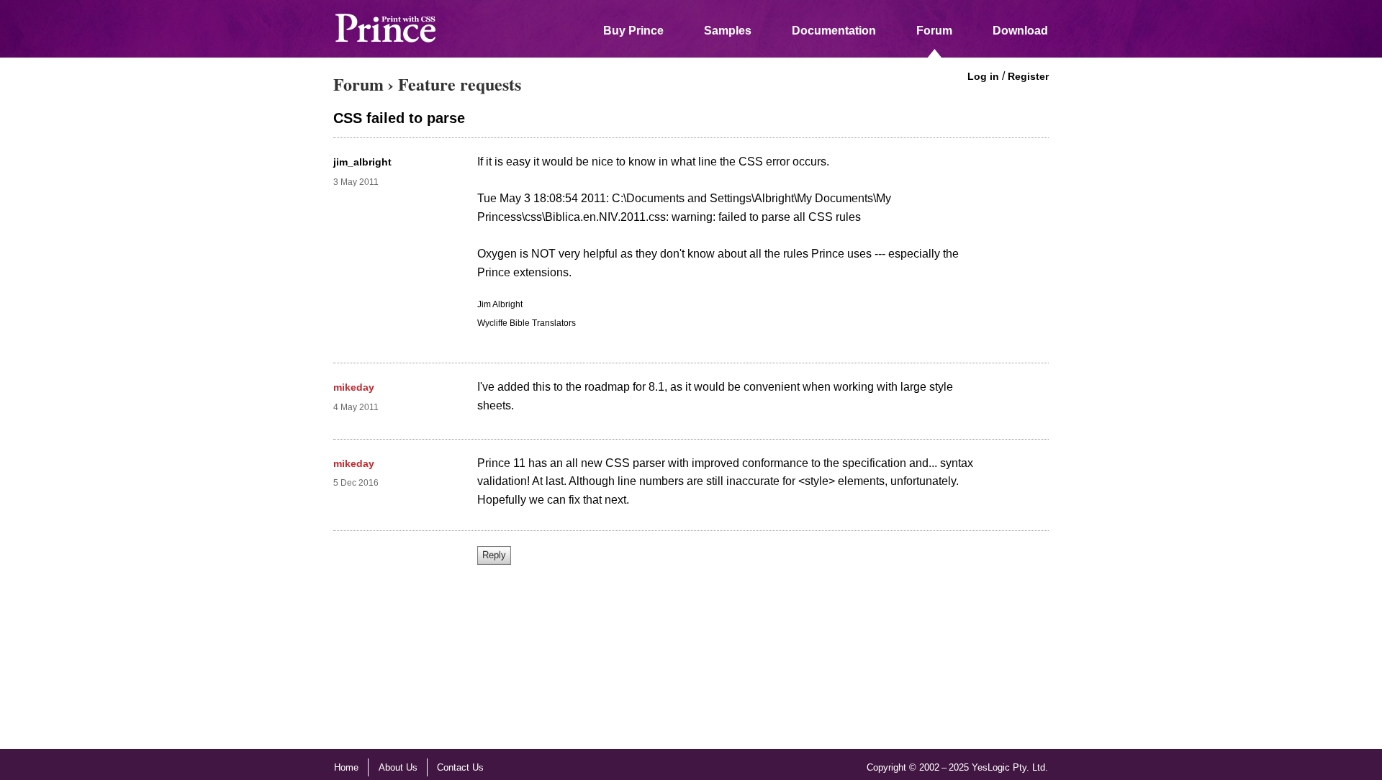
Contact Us (460, 767)
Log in (983, 76)
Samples (727, 30)
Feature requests (459, 83)
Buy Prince (633, 30)
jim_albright (362, 162)
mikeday (353, 387)
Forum (934, 30)
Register (1028, 76)
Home (346, 767)
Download (1020, 30)
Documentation (834, 30)
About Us (398, 767)
